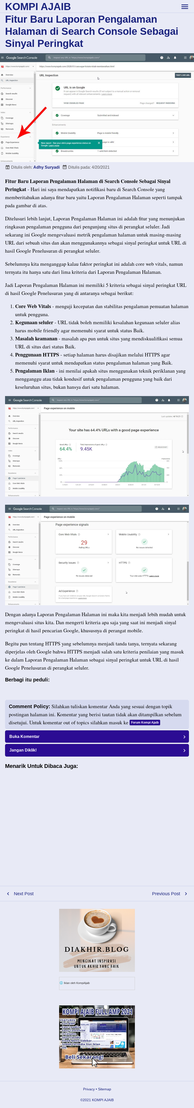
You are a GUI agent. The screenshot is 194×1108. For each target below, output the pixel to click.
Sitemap (104, 1089)
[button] (97, 736)
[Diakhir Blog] (97, 940)
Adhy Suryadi (46, 167)
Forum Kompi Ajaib (145, 722)
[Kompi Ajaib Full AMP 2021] (97, 1036)
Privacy (89, 1089)
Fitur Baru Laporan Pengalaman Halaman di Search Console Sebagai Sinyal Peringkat (91, 31)
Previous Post (166, 893)
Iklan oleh (76, 982)
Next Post (24, 893)
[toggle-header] (184, 6)
